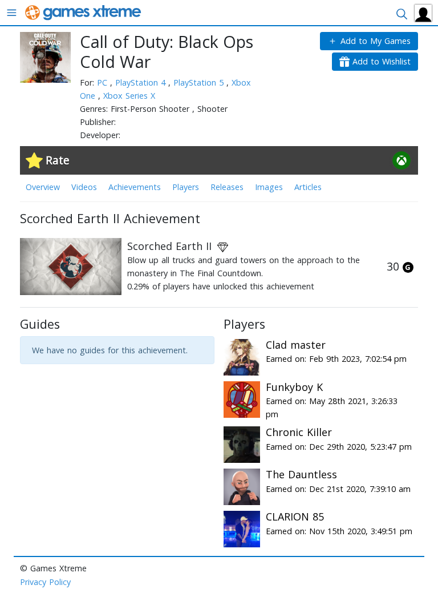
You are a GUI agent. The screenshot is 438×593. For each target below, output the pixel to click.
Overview (43, 186)
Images (269, 186)
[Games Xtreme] (84, 11)
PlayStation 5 (199, 82)
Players (185, 186)
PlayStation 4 (141, 82)
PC (103, 82)
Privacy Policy (45, 581)
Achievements (134, 186)
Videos (84, 186)
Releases (227, 186)
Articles (308, 186)
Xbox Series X (129, 95)
